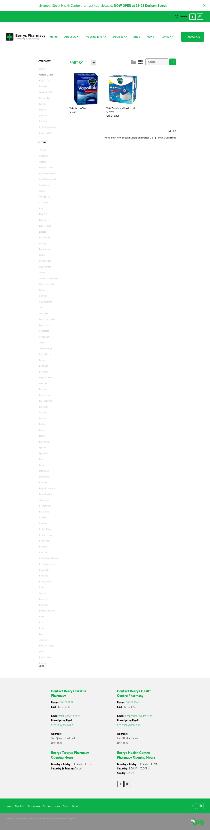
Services (118, 36)
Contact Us (192, 37)
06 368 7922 (66, 702)
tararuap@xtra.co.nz (70, 716)
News (150, 36)
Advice (165, 36)
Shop (136, 36)
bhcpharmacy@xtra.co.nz (138, 716)
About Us (70, 36)
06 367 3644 (132, 702)
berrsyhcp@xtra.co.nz (128, 725)
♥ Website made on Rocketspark (62, 819)
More (41, 666)
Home (54, 36)
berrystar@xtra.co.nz (62, 725)
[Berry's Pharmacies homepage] (26, 37)
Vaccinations (94, 36)
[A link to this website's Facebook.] (192, 17)
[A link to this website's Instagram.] (200, 17)
